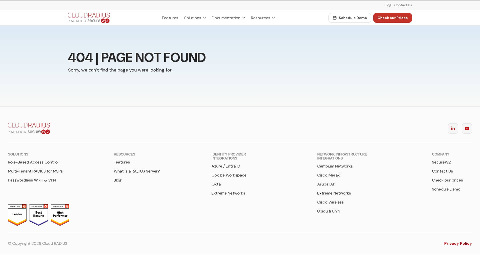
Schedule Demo (353, 18)
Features (170, 17)
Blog (387, 5)
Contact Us (403, 5)
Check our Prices (393, 18)
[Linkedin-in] (453, 129)
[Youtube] (467, 129)
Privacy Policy (458, 243)
